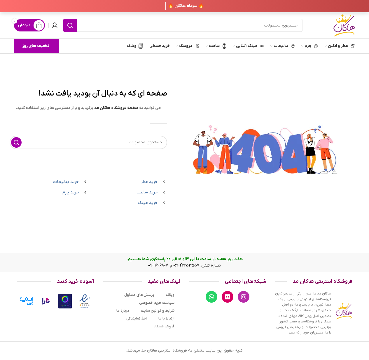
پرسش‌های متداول (139, 294)
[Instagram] (243, 297)
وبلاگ (170, 294)
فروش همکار (164, 326)
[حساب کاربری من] (54, 25)
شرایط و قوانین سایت (157, 310)
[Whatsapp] (211, 297)
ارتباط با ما (166, 318)
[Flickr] (227, 297)
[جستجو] (70, 25)
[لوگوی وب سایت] (344, 25)
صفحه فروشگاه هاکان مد (116, 108)
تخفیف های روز (35, 46)
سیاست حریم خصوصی (156, 302)
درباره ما (122, 310)
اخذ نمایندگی (136, 318)
